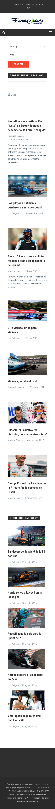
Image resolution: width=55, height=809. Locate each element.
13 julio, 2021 (31, 271)
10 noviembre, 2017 (34, 440)
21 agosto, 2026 (29, 644)
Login (27, 8)
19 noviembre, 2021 (34, 213)
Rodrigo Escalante (16, 136)
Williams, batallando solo (23, 381)
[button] (27, 46)
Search (18, 64)
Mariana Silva (14, 271)
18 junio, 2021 (31, 338)
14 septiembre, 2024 (19, 139)
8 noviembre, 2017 (34, 498)
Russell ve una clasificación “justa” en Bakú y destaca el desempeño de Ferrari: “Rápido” (27, 126)
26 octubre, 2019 (37, 387)
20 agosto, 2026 (29, 726)
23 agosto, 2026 (29, 562)
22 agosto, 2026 (29, 603)
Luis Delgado (14, 213)
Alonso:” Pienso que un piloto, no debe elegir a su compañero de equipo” (26, 261)
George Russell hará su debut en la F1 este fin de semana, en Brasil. (27, 488)
